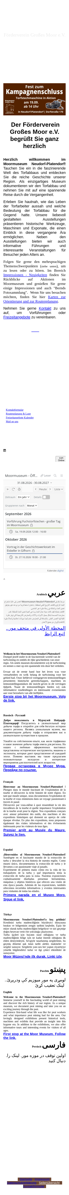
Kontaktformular (33, 1186)
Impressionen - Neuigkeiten (25, 275)
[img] (34, 63)
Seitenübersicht (49, 1183)
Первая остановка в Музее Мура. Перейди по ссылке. (34, 768)
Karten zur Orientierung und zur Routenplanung (34, 299)
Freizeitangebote (16, 317)
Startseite (25, 1179)
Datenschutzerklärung (21, 1183)
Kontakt (45, 308)
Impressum (42, 1179)
